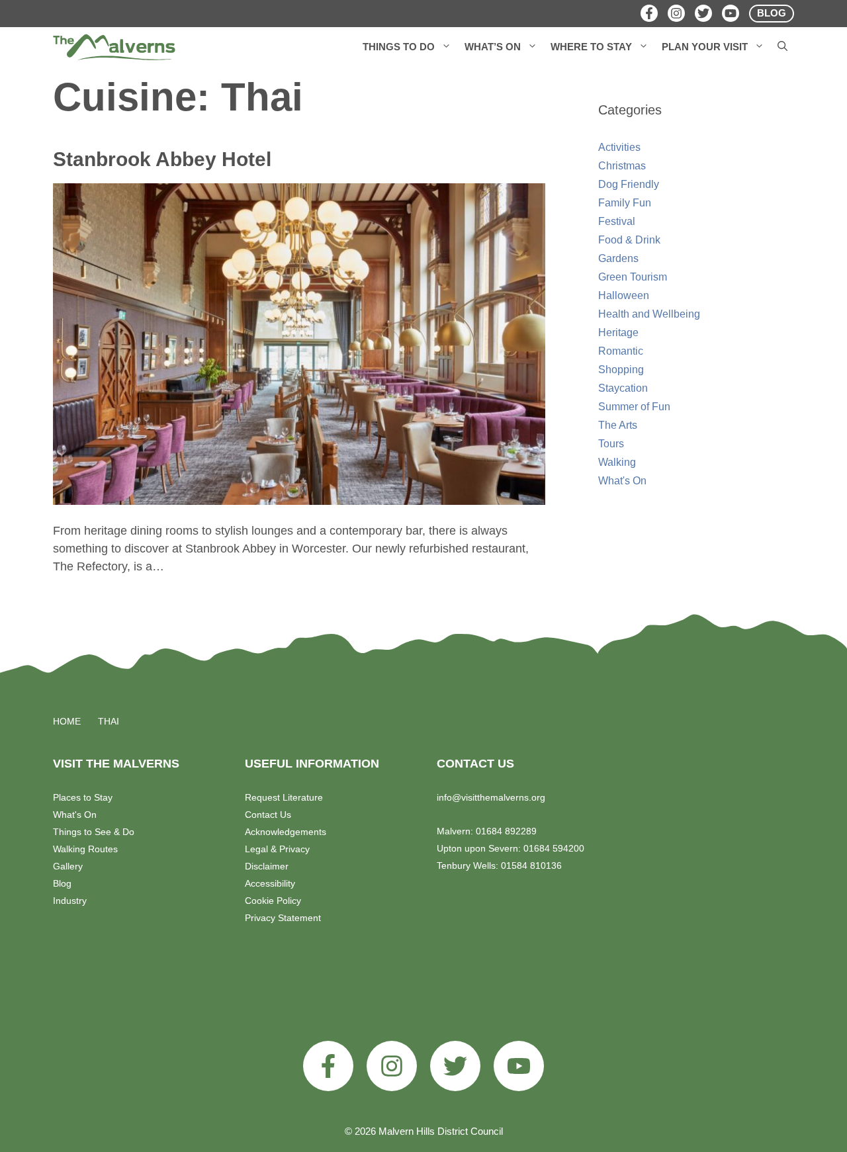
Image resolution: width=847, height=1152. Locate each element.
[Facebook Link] (649, 13)
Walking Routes (85, 849)
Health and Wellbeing (649, 314)
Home (67, 721)
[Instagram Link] (676, 13)
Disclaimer (267, 866)
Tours (611, 443)
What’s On (493, 46)
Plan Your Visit (705, 46)
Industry (70, 900)
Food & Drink (629, 239)
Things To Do (399, 46)
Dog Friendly (628, 184)
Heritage (618, 332)
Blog (62, 883)
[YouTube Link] (730, 13)
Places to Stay (82, 797)
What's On (622, 480)
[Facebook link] (328, 1066)
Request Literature (284, 797)
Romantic (620, 351)
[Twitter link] (455, 1066)
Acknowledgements (285, 831)
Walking (617, 462)
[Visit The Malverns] (114, 47)
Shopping (621, 369)
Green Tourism (632, 277)
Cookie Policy (273, 900)
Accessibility (270, 883)
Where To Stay (591, 46)
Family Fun (624, 202)
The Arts (617, 425)
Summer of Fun (634, 406)
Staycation (623, 388)
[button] (446, 47)
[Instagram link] (392, 1066)
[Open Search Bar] (782, 47)
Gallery (68, 866)
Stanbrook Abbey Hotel (162, 159)
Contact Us (268, 814)
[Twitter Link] (703, 13)
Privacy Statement (283, 917)
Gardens (618, 258)
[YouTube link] (519, 1066)
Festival (616, 221)
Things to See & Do (93, 831)
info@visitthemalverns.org (491, 797)
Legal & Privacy (277, 849)
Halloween (623, 295)
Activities (619, 147)
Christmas (622, 165)
